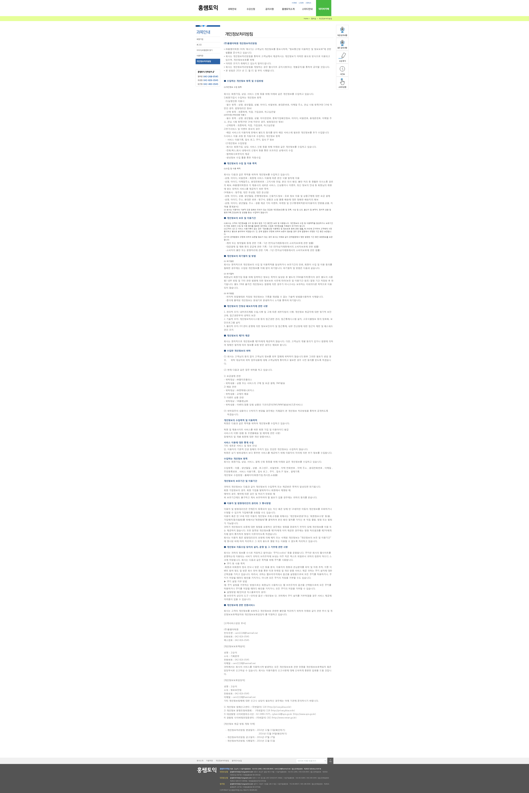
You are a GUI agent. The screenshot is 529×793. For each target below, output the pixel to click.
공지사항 (269, 9)
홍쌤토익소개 (288, 9)
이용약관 (200, 56)
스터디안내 (307, 9)
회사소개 (200, 761)
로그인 (199, 44)
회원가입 (200, 39)
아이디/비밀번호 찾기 (205, 50)
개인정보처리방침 (204, 61)
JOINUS (308, 3)
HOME (294, 3)
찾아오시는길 (237, 761)
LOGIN (301, 3)
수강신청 (251, 9)
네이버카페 (323, 9)
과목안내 (232, 9)
